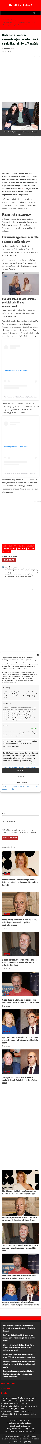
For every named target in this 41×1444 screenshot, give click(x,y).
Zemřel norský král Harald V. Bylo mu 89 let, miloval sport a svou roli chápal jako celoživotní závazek (20, 904)
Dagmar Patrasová (26, 546)
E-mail (5, 813)
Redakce (13, 1420)
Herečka (22, 549)
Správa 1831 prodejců (10, 767)
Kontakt (36, 786)
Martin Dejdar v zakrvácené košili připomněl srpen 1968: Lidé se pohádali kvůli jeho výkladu (20, 984)
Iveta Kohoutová (8, 49)
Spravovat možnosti (20, 782)
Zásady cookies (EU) (13, 1428)
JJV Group (27, 1441)
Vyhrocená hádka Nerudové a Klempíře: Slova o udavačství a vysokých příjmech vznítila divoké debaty (20, 1021)
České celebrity (10, 546)
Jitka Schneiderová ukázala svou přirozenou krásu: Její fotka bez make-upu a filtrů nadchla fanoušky (20, 863)
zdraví (31, 549)
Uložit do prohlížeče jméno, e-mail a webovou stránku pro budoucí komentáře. (21, 831)
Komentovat (9, 560)
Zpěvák (6, 552)
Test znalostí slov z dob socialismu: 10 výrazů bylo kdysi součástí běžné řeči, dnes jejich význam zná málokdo (18, 1374)
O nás (20, 1420)
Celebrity (7, 874)
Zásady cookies (29, 1428)
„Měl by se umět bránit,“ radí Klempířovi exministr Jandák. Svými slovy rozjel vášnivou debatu (20, 1061)
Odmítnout (20, 776)
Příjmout (20, 771)
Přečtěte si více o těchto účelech (27, 767)
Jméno (5, 805)
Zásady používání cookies (20, 1426)
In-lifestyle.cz (20, 5)
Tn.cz (23, 188)
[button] (38, 655)
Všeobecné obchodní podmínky (19, 1423)
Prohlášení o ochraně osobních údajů (20, 1431)
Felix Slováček (9, 549)
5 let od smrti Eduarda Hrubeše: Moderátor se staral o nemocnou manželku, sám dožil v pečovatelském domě (20, 944)
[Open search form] (34, 13)
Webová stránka (8, 822)
